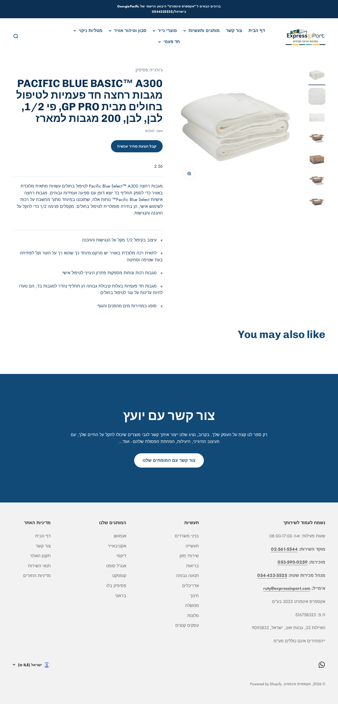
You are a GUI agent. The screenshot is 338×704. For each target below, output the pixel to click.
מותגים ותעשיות (204, 31)
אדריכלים (190, 586)
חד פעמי (171, 41)
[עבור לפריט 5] (316, 160)
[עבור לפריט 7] (316, 203)
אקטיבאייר (117, 546)
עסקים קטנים (187, 625)
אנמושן (120, 536)
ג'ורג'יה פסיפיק (149, 70)
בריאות (192, 566)
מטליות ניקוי (90, 31)
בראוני (120, 596)
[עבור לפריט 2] (316, 97)
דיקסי (121, 556)
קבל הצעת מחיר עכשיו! (136, 146)
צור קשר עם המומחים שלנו (169, 460)
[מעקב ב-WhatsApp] (321, 664)
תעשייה (192, 546)
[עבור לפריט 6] (316, 181)
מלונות (193, 615)
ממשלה (192, 605)
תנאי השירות (39, 566)
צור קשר (234, 31)
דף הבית (256, 31)
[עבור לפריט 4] (316, 139)
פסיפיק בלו (116, 586)
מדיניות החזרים (37, 576)
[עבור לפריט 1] (316, 76)
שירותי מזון (189, 556)
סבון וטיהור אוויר (130, 31)
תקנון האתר (40, 556)
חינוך (194, 596)
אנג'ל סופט (116, 566)
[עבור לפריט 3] (316, 118)
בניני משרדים (187, 536)
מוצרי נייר (167, 31)
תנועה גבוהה (187, 576)
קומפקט (119, 576)
